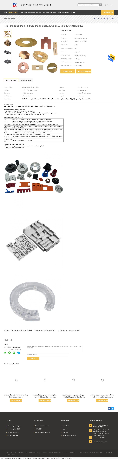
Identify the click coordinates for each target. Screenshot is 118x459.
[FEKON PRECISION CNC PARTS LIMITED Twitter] (112, 408)
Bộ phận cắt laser (13, 435)
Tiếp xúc (33, 358)
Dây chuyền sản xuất (41, 426)
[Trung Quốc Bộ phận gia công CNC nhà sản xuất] (11, 5)
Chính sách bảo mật (85, 452)
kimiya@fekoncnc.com (99, 442)
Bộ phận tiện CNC (13, 432)
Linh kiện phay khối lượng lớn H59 (21, 330)
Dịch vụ (65, 432)
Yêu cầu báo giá (108, 12)
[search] (100, 4)
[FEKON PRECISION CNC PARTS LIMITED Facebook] (109, 408)
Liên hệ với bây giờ (84, 71)
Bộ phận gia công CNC (15, 426)
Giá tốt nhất (67, 71)
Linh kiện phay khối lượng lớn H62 (44, 330)
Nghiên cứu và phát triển (43, 432)
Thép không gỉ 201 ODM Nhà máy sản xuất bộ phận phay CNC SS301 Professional (102, 397)
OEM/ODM (38, 429)
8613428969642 (16, 350)
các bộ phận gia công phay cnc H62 (68, 330)
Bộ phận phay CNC (14, 429)
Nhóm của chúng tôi (69, 435)
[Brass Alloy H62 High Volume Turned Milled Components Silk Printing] (8, 33)
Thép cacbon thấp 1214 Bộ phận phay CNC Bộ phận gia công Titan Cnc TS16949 (45, 397)
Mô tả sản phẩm (26, 80)
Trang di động (108, 452)
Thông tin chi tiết (11, 80)
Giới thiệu (66, 426)
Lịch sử (65, 429)
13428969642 (16, 347)
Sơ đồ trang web (97, 452)
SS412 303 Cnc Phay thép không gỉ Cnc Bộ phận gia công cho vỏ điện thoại (73, 397)
